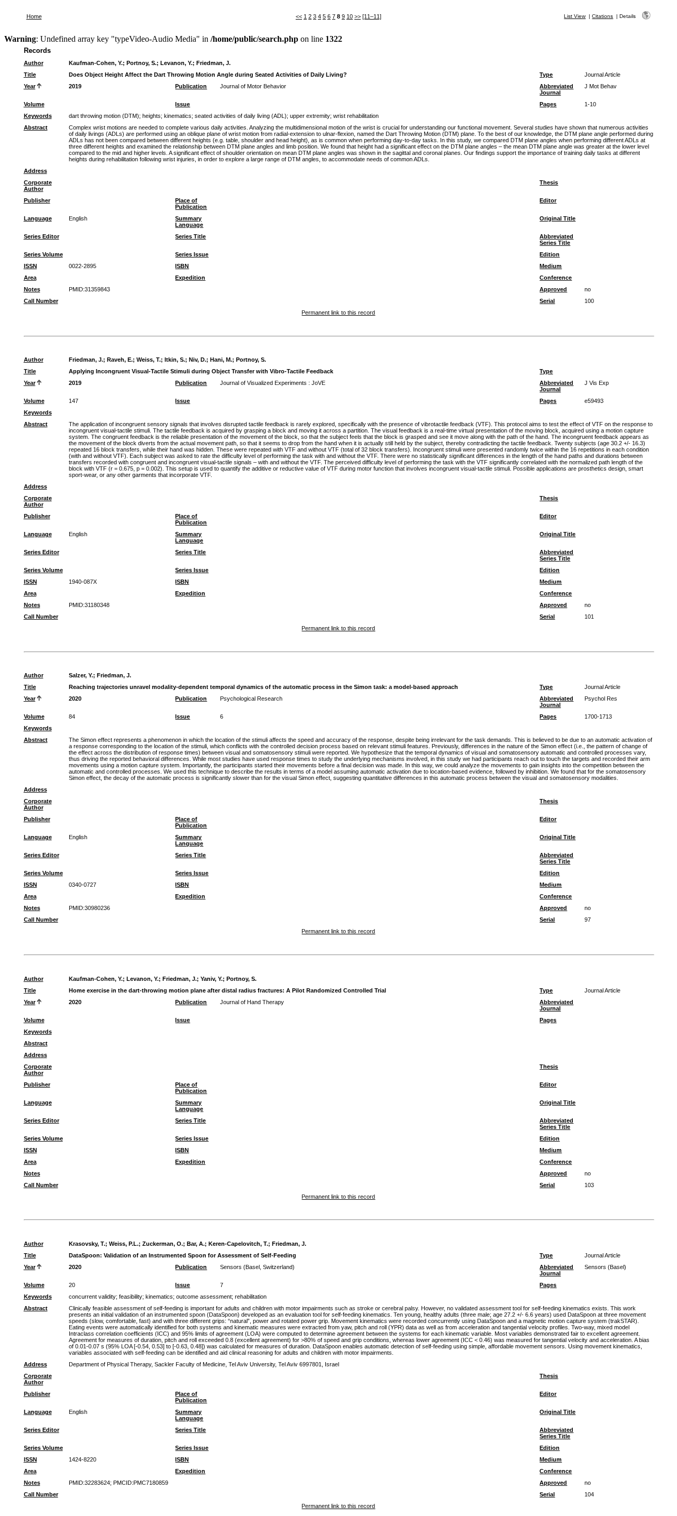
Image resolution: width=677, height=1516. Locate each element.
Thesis (548, 182)
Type (546, 74)
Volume (34, 104)
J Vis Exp (596, 383)
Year (29, 86)
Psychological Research (251, 698)
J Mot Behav (600, 86)
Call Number (41, 301)
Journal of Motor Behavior (253, 86)
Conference (555, 277)
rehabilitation (251, 1296)
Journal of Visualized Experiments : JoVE (272, 383)
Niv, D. (197, 359)
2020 (75, 698)
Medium (550, 266)
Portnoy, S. (141, 63)
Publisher (37, 200)
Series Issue (191, 254)
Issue (182, 104)
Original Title (557, 218)
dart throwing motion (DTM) (104, 116)
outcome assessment (204, 1296)
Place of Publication (191, 203)
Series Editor (41, 236)
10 (349, 16)
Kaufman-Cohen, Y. (96, 63)
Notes (32, 289)
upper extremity (310, 116)
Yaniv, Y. (211, 979)
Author (33, 63)
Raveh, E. (120, 359)
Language (38, 218)
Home (34, 16)
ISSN (30, 266)
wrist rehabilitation (356, 116)
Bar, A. (196, 1244)
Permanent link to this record (338, 312)
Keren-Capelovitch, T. (238, 1244)
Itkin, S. (174, 359)
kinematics (177, 116)
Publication (191, 86)
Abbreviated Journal (556, 89)
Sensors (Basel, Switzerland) (257, 1267)
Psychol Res (600, 698)
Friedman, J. (213, 63)
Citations (602, 16)
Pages (547, 104)
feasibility (130, 1296)
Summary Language (189, 221)
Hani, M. (221, 359)
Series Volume (43, 254)
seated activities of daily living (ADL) (241, 116)
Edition (549, 254)
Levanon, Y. (176, 63)
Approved (553, 289)
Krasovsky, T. (87, 1244)
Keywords (38, 116)
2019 (75, 86)
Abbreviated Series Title (556, 239)
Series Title (190, 236)
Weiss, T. (148, 359)
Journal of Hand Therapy (252, 1002)
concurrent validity (92, 1296)
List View (574, 16)
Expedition (190, 277)
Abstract (36, 127)
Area (30, 277)
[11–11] (371, 16)
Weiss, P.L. (124, 1244)
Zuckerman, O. (162, 1244)
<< (299, 16)
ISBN (182, 266)
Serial (547, 301)
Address (35, 171)
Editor (547, 200)
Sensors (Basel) (605, 1267)
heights (151, 116)
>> (357, 16)
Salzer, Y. (81, 675)
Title (30, 74)
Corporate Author (38, 185)
